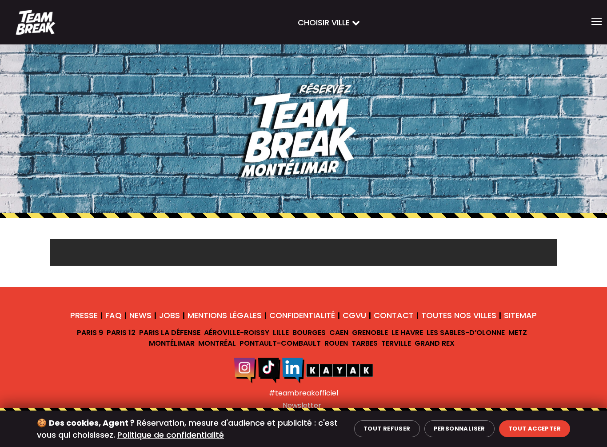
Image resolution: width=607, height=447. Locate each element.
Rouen (336, 343)
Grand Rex (435, 343)
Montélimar (172, 343)
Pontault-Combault (280, 343)
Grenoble (370, 332)
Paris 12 (121, 332)
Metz (517, 332)
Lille (281, 332)
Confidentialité (302, 315)
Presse (84, 315)
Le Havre (407, 332)
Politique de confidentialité (170, 434)
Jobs (169, 315)
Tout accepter (534, 428)
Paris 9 (90, 332)
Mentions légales (225, 315)
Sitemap (520, 315)
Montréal (217, 343)
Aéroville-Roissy (236, 332)
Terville (396, 343)
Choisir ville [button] (325, 22)
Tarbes (364, 343)
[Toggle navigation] (596, 22)
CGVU (354, 315)
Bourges (309, 332)
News (140, 315)
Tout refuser (387, 428)
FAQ (113, 315)
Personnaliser (459, 428)
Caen (338, 332)
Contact (394, 315)
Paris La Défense (169, 332)
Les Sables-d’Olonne (466, 332)
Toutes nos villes (458, 315)
